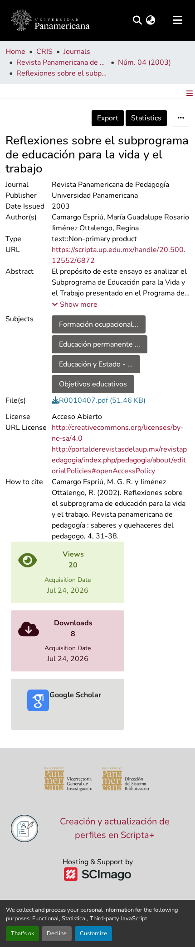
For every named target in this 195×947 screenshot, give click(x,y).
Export (107, 118)
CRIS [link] (44, 52)
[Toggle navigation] (177, 20)
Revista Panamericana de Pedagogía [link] (61, 62)
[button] (50, 20)
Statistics (146, 118)
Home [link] (15, 52)
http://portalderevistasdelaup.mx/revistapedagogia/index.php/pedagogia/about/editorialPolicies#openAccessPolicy (119, 460)
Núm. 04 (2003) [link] (144, 62)
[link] (121, 400)
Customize (93, 933)
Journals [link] (76, 52)
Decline (57, 933)
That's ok (22, 933)
